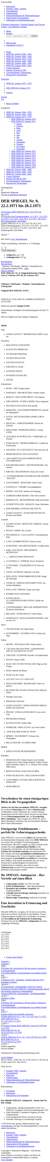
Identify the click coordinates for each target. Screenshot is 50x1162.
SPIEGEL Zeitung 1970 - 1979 (19, 117)
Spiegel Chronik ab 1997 (16, 179)
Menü (8, 31)
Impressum (10, 6)
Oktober (19, 144)
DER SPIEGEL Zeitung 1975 (23, 158)
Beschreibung (6, 262)
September (20, 142)
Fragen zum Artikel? (14, 957)
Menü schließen (12, 103)
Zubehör (5, 961)
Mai (18, 133)
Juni (18, 135)
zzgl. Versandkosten (19, 239)
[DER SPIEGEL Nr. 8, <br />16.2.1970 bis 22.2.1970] (23, 1037)
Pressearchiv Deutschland (16, 183)
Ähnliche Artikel (7, 998)
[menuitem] (27, 6)
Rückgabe (10, 1075)
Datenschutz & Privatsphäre (17, 18)
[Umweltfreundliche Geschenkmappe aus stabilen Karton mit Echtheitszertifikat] (25, 971)
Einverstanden (7, 1160)
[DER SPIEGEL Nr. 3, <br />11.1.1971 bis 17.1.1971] (23, 1016)
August (19, 140)
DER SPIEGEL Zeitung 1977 (23, 163)
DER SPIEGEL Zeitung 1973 (23, 153)
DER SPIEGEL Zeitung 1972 (23, 151)
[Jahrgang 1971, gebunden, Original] (16, 980)
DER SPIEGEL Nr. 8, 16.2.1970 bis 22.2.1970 (11, 1040)
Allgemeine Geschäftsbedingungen (20, 20)
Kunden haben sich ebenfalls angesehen (17, 1014)
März (18, 128)
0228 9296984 (7, 1057)
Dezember (20, 149)
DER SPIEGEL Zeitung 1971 (23, 121)
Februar (19, 126)
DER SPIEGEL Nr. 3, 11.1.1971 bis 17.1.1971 (11, 1020)
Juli (17, 137)
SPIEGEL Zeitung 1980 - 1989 (19, 169)
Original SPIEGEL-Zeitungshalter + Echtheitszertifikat (23, 994)
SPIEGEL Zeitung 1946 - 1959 (19, 112)
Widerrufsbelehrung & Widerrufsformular (23, 16)
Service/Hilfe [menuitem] (20, 11)
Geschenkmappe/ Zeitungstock (18, 181)
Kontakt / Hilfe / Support (16, 9)
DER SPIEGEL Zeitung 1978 (23, 165)
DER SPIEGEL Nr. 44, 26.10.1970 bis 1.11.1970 (11, 1031)
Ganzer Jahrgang (13, 176)
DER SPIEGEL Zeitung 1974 (23, 156)
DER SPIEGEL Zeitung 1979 (23, 167)
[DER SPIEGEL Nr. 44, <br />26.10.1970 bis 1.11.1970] (25, 1028)
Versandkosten (12, 11)
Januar (19, 124)
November (20, 147)
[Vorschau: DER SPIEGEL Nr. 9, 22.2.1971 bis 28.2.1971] (25, 214)
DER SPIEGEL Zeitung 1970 (23, 119)
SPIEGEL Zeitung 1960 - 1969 (19, 114)
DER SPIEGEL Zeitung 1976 (23, 160)
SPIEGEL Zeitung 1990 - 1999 (19, 172)
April (18, 130)
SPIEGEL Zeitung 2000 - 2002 (19, 174)
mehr (26, 268)
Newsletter (10, 1091)
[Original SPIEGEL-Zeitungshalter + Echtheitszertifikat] (25, 991)
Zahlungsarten (12, 13)
